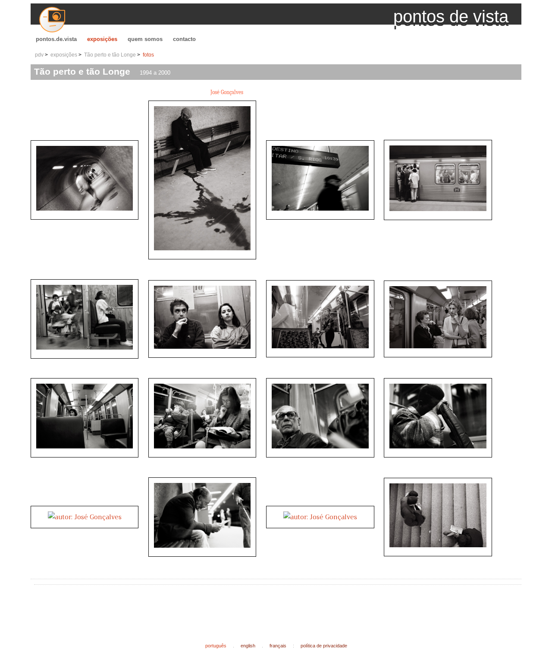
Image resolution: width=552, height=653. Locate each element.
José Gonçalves (226, 92)
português (215, 645)
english (248, 645)
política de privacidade (324, 645)
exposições (102, 39)
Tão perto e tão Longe (110, 55)
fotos (148, 55)
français (278, 645)
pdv (39, 55)
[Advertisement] (194, 606)
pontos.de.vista (56, 39)
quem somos (145, 39)
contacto (184, 39)
